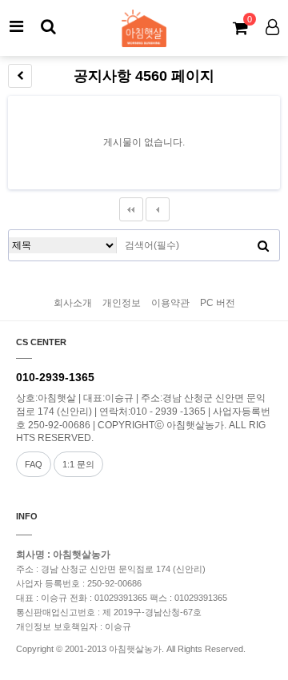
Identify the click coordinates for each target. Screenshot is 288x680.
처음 (131, 209)
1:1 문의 (78, 464)
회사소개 (73, 303)
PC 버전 (217, 303)
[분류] (16, 27)
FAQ (33, 464)
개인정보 (121, 303)
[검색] (48, 27)
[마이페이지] (272, 27)
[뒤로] (20, 76)
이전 (158, 209)
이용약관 (170, 303)
